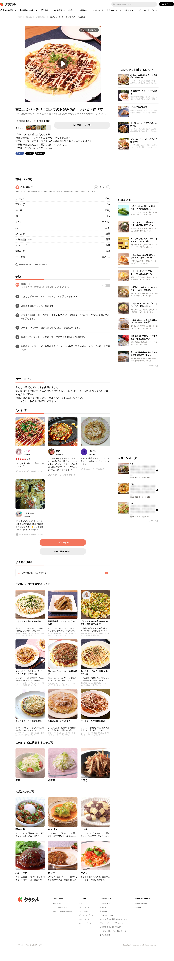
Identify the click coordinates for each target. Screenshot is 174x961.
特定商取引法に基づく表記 (110, 927)
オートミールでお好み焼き (93, 721)
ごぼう (18, 198)
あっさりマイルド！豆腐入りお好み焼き (95, 672)
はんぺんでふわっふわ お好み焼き (62, 672)
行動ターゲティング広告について (113, 923)
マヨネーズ (21, 245)
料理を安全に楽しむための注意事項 (32, 264)
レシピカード (98, 10)
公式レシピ (72, 10)
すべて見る (154, 366)
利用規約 (103, 911)
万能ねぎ (20, 204)
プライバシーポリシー (108, 915)
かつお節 (20, 233)
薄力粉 (18, 210)
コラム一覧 (83, 911)
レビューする (63, 542)
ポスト (31, 153)
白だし (18, 221)
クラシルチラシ (140, 903)
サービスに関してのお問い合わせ (113, 931)
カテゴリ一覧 (84, 919)
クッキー (85, 829)
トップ (81, 903)
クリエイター (129, 10)
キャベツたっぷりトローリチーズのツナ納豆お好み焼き (29, 672)
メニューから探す (60, 907)
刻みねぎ (20, 251)
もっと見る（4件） (63, 551)
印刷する (41, 153)
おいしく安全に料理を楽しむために (114, 919)
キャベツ (53, 829)
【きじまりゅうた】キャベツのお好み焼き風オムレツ (95, 622)
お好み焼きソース (24, 239)
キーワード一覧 (85, 923)
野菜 (17, 780)
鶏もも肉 (20, 829)
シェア (21, 153)
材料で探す (57, 903)
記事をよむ (84, 10)
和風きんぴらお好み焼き (59, 721)
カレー (51, 872)
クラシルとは (105, 903)
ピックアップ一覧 (86, 915)
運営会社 (103, 907)
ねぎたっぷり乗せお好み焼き (28, 621)
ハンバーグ (21, 872)
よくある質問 (105, 935)
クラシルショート (114, 10)
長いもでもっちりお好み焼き (28, 721)
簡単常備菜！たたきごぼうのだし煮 (62, 622)
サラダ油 (20, 257)
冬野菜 (51, 780)
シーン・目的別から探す (62, 911)
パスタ (84, 872)
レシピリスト (84, 907)
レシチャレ (138, 907)
